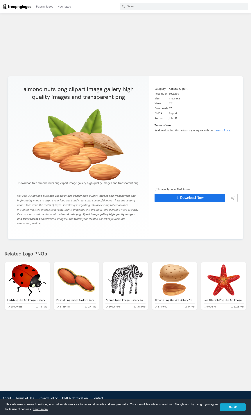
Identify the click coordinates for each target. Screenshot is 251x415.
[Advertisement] (125, 47)
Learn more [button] (40, 409)
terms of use (222, 130)
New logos (64, 6)
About (7, 398)
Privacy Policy (48, 398)
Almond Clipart (178, 88)
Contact (97, 398)
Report (173, 113)
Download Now (192, 198)
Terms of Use (25, 398)
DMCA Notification (75, 398)
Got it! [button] (233, 407)
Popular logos (44, 6)
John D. (173, 118)
